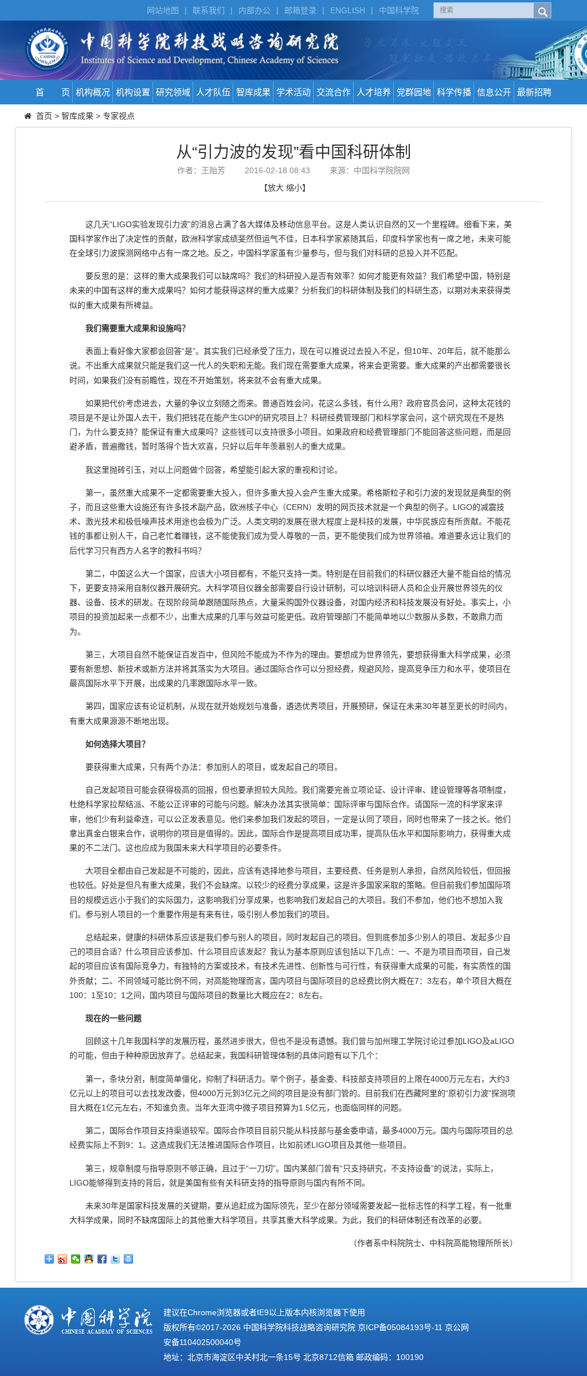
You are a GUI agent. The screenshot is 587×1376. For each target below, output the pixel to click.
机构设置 (133, 92)
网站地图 (163, 10)
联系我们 (209, 10)
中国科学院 (399, 10)
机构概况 (93, 92)
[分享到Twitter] (115, 1259)
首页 (44, 115)
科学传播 (454, 92)
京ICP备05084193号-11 (400, 1327)
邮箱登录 (300, 10)
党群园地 (414, 92)
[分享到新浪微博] (63, 1259)
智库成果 (253, 92)
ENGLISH (347, 10)
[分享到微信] (76, 1259)
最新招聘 (534, 92)
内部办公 (254, 10)
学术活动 (293, 92)
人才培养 (374, 92)
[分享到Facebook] (102, 1259)
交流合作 (333, 92)
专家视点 (119, 115)
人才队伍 (213, 92)
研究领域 (173, 92)
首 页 (53, 92)
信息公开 (494, 92)
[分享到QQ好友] (89, 1259)
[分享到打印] (129, 1259)
